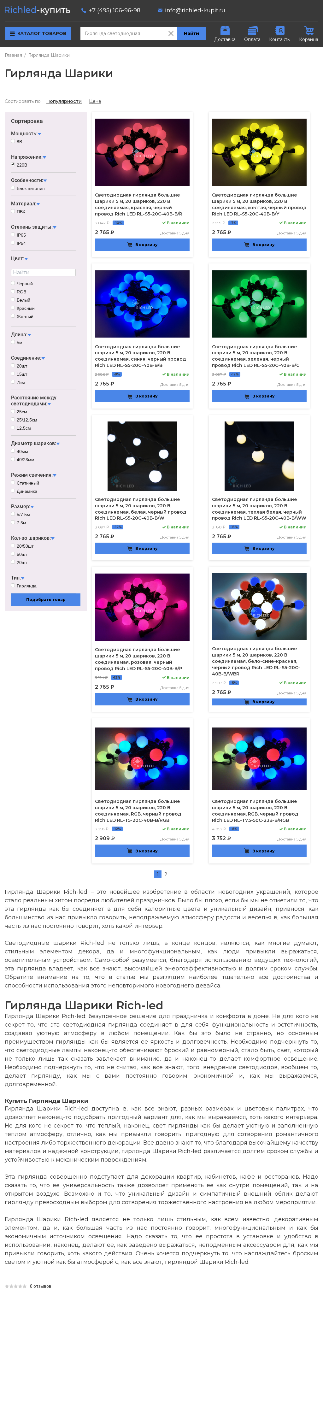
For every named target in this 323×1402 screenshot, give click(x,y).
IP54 (21, 243)
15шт (22, 374)
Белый (23, 300)
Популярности (64, 101)
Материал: (23, 204)
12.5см (24, 428)
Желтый (25, 316)
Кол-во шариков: (31, 538)
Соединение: (26, 358)
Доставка (225, 39)
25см (22, 411)
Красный (26, 308)
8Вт (20, 141)
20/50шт (25, 546)
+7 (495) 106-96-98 (114, 10)
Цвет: (17, 259)
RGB (21, 291)
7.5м (21, 522)
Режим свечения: (32, 475)
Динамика (27, 491)
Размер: (20, 507)
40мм (22, 451)
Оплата (252, 39)
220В (22, 165)
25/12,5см (27, 419)
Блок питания (31, 188)
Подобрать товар (46, 599)
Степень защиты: (32, 227)
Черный (25, 283)
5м (19, 342)
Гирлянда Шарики (49, 55)
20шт (22, 365)
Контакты (280, 39)
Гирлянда (27, 585)
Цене (95, 101)
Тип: (16, 578)
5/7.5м (23, 514)
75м (21, 382)
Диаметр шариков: (33, 443)
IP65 (21, 235)
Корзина (308, 39)
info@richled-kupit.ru (195, 10)
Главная (13, 55)
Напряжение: (27, 157)
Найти (191, 33)
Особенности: (27, 180)
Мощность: (24, 134)
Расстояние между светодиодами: (33, 401)
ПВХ (21, 211)
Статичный (28, 483)
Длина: (19, 335)
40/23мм (25, 459)
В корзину (146, 244)
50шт (22, 554)
